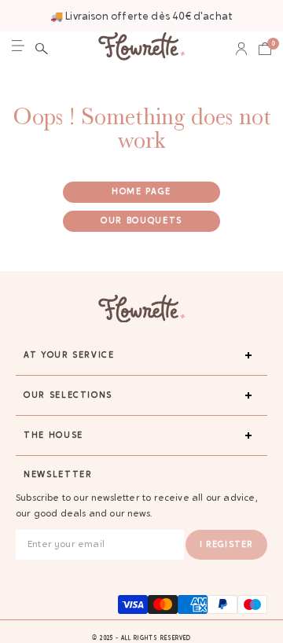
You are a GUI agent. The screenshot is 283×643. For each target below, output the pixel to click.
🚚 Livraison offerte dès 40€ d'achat (141, 17)
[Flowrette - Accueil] (141, 48)
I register (226, 545)
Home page (141, 192)
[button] (41, 49)
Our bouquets (141, 221)
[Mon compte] (241, 48)
